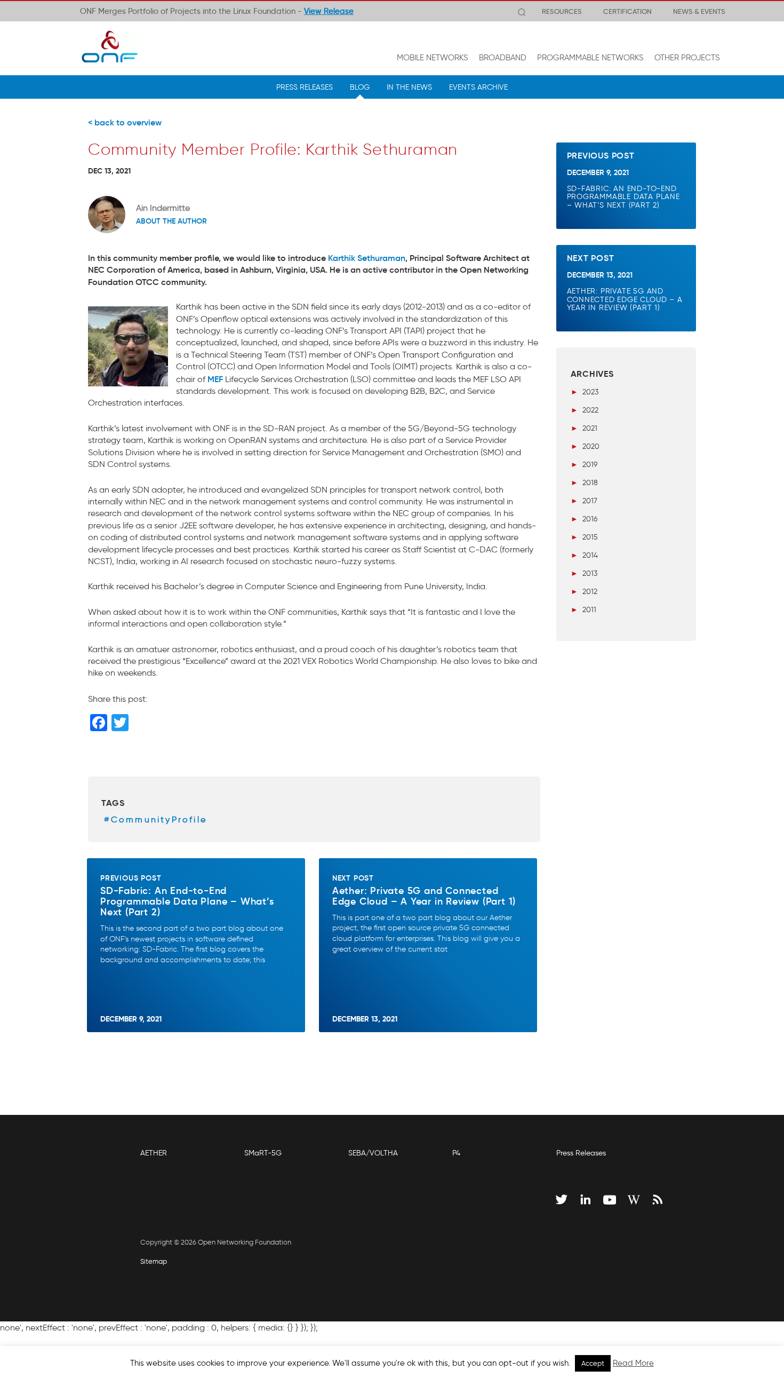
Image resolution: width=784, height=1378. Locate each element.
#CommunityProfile (155, 819)
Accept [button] (592, 1363)
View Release (329, 11)
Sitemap (153, 1261)
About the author (171, 221)
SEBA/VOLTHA (373, 1153)
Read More (633, 1363)
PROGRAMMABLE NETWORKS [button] (590, 57)
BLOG (360, 87)
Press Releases (581, 1153)
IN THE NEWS (409, 87)
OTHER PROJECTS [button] (687, 57)
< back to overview (125, 122)
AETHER (153, 1153)
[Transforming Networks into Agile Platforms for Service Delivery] (109, 46)
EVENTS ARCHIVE (478, 87)
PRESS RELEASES (304, 87)
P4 (456, 1153)
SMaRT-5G (263, 1153)
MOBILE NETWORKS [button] (432, 57)
